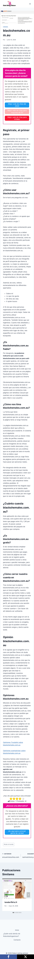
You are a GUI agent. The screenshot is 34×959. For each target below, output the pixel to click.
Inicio (17, 930)
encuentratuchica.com (10, 855)
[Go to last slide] (5, 894)
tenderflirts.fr (11, 902)
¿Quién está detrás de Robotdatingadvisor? (11, 935)
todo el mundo (8, 844)
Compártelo (8, 956)
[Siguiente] (28, 894)
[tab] (13, 912)
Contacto (17, 940)
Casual (5, 27)
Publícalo (25, 956)
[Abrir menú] (30, 3)
